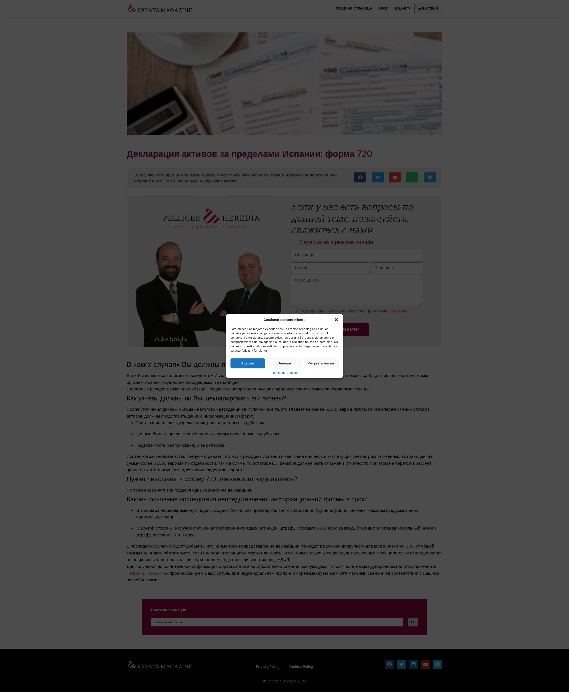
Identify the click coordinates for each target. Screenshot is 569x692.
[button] (336, 320)
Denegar (284, 363)
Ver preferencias (321, 363)
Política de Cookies (284, 372)
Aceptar (247, 363)
